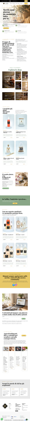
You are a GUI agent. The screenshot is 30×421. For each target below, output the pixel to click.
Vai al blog (24, 335)
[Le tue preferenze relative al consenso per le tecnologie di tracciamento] (28, 419)
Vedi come (15, 203)
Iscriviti (23, 318)
